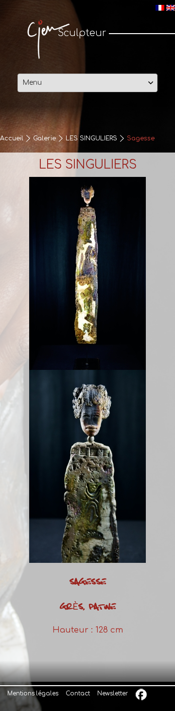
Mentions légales (32, 694)
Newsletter (112, 694)
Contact (78, 694)
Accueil (11, 138)
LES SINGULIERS (91, 138)
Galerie (44, 138)
